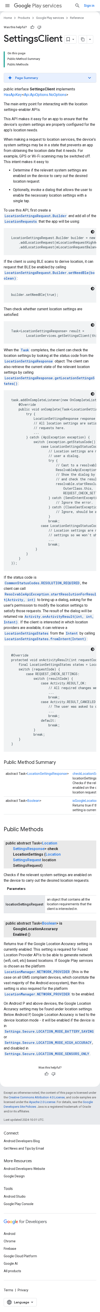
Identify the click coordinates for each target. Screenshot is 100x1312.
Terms (8, 1290)
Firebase (10, 1248)
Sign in (89, 5)
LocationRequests (21, 221)
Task (25, 350)
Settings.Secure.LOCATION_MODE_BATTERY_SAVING (49, 1031)
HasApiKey (13, 94)
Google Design (14, 1176)
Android (9, 1234)
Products (24, 18)
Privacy (23, 1290)
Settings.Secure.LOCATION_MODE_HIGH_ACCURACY (48, 1042)
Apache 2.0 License (42, 1102)
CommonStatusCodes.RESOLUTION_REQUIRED (42, 583)
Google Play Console (18, 1204)
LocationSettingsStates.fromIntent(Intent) (45, 639)
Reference (77, 18)
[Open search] (77, 5)
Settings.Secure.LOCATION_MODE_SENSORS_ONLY (47, 1054)
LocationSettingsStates (26, 633)
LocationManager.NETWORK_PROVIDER (37, 972)
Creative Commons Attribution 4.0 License (37, 1097)
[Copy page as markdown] (83, 39)
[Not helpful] (39, 27)
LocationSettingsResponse (29, 361)
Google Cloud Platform (20, 1256)
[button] (50, 77)
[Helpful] (32, 27)
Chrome (10, 1241)
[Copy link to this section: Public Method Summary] (60, 762)
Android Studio (15, 1196)
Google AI (11, 1263)
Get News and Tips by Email (24, 1148)
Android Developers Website (24, 1169)
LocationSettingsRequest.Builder (36, 216)
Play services (47, 6)
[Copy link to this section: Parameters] (30, 889)
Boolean (33, 801)
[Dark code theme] (92, 232)
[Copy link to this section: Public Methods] (48, 830)
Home (8, 18)
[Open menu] (7, 5)
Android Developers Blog (22, 1141)
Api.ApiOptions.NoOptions (45, 94)
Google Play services (50, 18)
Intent (72, 633)
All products (12, 1271)
